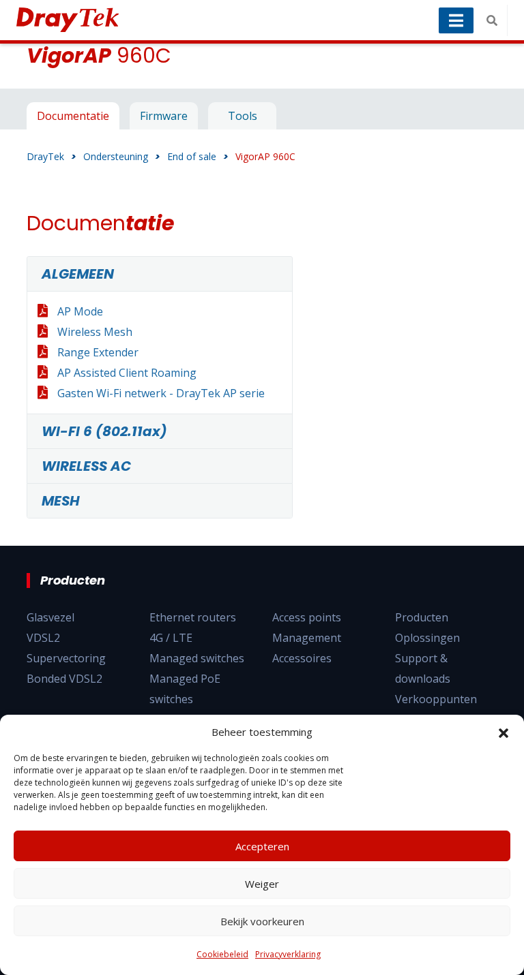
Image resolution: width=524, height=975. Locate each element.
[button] (503, 732)
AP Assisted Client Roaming (126, 372)
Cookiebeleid (222, 954)
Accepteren (262, 846)
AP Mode (80, 311)
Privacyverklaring (288, 954)
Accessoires (302, 658)
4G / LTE (170, 637)
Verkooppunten (436, 699)
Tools (242, 115)
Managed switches (196, 658)
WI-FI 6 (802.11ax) (104, 431)
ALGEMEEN (78, 273)
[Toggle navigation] (456, 20)
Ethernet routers (192, 617)
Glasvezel (50, 617)
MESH (61, 500)
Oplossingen (427, 637)
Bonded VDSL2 (64, 678)
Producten (421, 617)
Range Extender (98, 352)
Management (306, 637)
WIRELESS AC (86, 466)
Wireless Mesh (94, 331)
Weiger (262, 884)
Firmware (164, 115)
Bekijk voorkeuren (262, 921)
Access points (306, 617)
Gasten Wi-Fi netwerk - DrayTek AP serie (161, 393)
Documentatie (73, 115)
